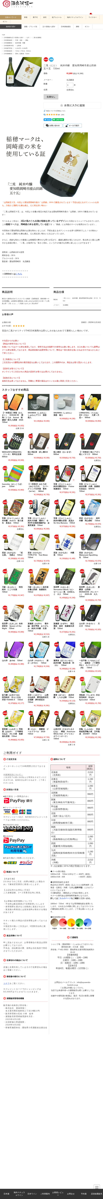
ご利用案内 (45, 1194)
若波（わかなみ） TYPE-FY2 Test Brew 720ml (38, 555)
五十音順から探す (49, 27)
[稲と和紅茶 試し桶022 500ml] (38, 441)
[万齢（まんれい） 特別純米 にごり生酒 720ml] (13, 576)
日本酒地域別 (66, 27)
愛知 (26, 40)
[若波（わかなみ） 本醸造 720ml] (64, 542)
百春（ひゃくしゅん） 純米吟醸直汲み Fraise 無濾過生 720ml (65, 486)
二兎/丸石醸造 (36, 37)
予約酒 (84, 1194)
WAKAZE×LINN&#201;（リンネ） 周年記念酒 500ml (12, 454)
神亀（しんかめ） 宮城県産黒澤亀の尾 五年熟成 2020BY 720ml (89, 731)
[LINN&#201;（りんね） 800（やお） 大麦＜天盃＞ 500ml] (90, 402)
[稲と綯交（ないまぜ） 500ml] (64, 441)
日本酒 (6, 1194)
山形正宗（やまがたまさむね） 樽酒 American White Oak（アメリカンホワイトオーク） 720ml (64, 734)
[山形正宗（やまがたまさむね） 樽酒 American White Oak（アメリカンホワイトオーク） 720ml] (64, 718)
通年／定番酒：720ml (22, 53)
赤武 (44, 17)
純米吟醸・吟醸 (20, 43)
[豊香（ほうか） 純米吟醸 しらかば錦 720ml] (64, 684)
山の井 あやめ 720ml (12, 661)
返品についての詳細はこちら (55, 111)
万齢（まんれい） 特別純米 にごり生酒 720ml (12, 589)
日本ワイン (32, 1194)
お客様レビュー (58, 1193)
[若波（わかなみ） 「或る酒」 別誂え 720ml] (13, 542)
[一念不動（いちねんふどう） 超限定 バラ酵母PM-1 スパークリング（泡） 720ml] (90, 650)
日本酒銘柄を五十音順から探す (13, 37)
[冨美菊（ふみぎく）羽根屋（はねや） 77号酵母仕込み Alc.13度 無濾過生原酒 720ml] (13, 718)
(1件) (62, 114)
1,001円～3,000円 (21, 48)
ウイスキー (93, 17)
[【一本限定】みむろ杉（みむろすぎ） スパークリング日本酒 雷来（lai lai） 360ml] (38, 473)
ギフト (5, 22)
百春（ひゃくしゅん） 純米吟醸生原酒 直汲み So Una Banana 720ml (65, 520)
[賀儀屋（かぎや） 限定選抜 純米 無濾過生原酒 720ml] (64, 613)
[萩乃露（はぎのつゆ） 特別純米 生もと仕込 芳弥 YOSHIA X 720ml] (13, 684)
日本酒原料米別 (9, 45)
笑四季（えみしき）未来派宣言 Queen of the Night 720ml (12, 626)
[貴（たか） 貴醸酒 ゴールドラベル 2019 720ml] (38, 718)
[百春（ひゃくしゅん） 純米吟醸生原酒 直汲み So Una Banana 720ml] (64, 507)
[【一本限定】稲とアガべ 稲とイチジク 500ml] (90, 441)
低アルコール (57, 17)
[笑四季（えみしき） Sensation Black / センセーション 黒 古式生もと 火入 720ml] (64, 576)
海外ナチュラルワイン (19, 1193)
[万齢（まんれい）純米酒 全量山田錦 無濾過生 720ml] (38, 576)
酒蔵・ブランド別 (30, 27)
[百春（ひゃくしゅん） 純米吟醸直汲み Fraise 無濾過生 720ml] (64, 473)
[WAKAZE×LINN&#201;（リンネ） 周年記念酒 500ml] (13, 441)
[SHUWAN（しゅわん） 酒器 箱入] (64, 402)
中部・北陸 (18, 40)
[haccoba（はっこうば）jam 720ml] (13, 473)
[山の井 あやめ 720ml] (13, 650)
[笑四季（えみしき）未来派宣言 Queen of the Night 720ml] (13, 613)
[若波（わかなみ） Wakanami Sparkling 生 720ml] (90, 542)
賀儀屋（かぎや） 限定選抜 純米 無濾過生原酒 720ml (64, 626)
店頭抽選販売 (96, 1194)
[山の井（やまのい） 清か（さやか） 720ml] (38, 650)
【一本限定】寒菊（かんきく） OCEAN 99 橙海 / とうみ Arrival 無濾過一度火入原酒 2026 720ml (13, 417)
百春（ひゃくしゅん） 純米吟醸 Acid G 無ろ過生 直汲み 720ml (12, 520)
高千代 (35, 17)
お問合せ (71, 1194)
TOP (3, 35)
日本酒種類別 (8, 43)
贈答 (77, 27)
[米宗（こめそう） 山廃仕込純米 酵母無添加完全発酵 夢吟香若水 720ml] (38, 684)
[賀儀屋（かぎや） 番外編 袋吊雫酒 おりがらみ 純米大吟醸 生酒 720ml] (38, 613)
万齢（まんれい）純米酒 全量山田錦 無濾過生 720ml (39, 589)
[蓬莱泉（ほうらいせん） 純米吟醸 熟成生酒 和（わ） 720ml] (64, 650)
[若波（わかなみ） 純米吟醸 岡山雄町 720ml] (90, 507)
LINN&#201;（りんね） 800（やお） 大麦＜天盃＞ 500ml (90, 415)
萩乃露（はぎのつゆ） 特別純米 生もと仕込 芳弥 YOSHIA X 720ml (12, 697)
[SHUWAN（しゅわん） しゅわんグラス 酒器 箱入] (38, 402)
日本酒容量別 (8, 51)
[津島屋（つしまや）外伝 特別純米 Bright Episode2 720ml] (90, 684)
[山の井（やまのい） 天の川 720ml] (90, 613)
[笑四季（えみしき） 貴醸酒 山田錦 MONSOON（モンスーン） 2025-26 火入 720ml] (90, 576)
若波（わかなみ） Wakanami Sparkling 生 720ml (89, 555)
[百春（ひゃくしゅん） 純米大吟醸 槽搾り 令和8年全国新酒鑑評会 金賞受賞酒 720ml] (38, 507)
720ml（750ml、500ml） (23, 51)
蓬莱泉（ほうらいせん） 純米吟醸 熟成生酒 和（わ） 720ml (65, 663)
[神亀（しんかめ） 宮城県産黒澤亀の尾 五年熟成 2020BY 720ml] (90, 718)
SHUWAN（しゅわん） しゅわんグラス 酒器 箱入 (38, 415)
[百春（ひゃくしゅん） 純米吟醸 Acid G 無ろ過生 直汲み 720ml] (13, 507)
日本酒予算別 (8, 48)
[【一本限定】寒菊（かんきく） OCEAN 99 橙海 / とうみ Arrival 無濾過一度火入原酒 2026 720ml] (13, 402)
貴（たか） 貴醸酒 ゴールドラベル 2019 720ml (38, 731)
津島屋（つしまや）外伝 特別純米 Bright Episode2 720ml (90, 697)
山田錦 (19, 45)
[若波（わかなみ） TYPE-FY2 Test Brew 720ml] (38, 542)
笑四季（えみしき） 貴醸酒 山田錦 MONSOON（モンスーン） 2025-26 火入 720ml (89, 592)
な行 (28, 37)
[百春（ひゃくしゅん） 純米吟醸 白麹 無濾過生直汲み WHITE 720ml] (90, 473)
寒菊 (25, 17)
